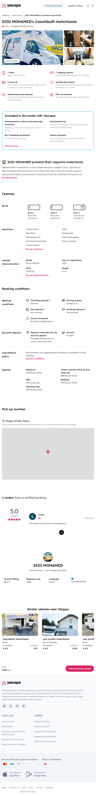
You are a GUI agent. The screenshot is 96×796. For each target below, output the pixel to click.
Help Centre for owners (45, 741)
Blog (4, 787)
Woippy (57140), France (22, 26)
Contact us (14, 787)
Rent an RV (7, 726)
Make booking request (80, 668)
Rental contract (42, 726)
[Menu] (90, 6)
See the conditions (35, 358)
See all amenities (35, 249)
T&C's (31, 787)
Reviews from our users (13, 739)
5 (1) (6, 26)
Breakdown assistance (45, 736)
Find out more (12, 146)
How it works (8, 721)
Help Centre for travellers (14, 744)
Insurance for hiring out (46, 731)
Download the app (54, 6)
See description (9, 177)
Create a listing (75, 5)
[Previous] (5, 624)
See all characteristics (37, 275)
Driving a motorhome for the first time (14, 733)
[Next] (35, 624)
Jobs (24, 787)
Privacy (39, 787)
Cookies (49, 787)
